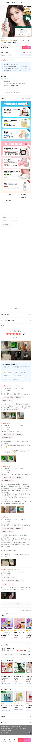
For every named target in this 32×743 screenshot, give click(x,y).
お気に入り (4, 741)
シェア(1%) (9, 741)
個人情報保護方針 (14, 726)
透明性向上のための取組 (6, 730)
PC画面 (2, 728)
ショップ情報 (15, 645)
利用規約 (8, 726)
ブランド (15, 610)
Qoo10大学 (7, 728)
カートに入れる (24, 740)
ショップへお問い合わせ (16, 320)
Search (25, 2)
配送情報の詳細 (5, 90)
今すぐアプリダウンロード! (16, 728)
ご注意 (3, 716)
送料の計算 (15, 81)
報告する (3, 722)
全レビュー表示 (15, 603)
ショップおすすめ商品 (7, 660)
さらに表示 (17, 308)
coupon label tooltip (11, 55)
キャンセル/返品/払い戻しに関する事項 (10, 92)
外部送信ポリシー (22, 726)
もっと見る (15, 337)
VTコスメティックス (6, 40)
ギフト (14, 741)
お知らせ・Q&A (15, 314)
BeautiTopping (10, 2)
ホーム (24, 728)
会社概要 (3, 726)
